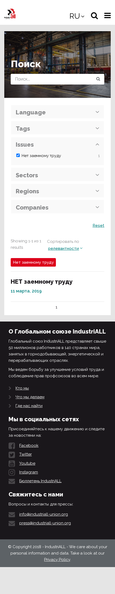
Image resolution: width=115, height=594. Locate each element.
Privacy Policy (57, 559)
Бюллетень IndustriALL (40, 481)
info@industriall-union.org (43, 514)
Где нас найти (29, 405)
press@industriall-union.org (45, 523)
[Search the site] (98, 79)
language (31, 112)
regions (27, 191)
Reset (98, 225)
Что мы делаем (30, 397)
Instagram (28, 472)
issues (25, 144)
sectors (27, 175)
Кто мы (22, 388)
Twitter (25, 454)
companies (32, 207)
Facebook (29, 445)
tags (23, 128)
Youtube (27, 463)
